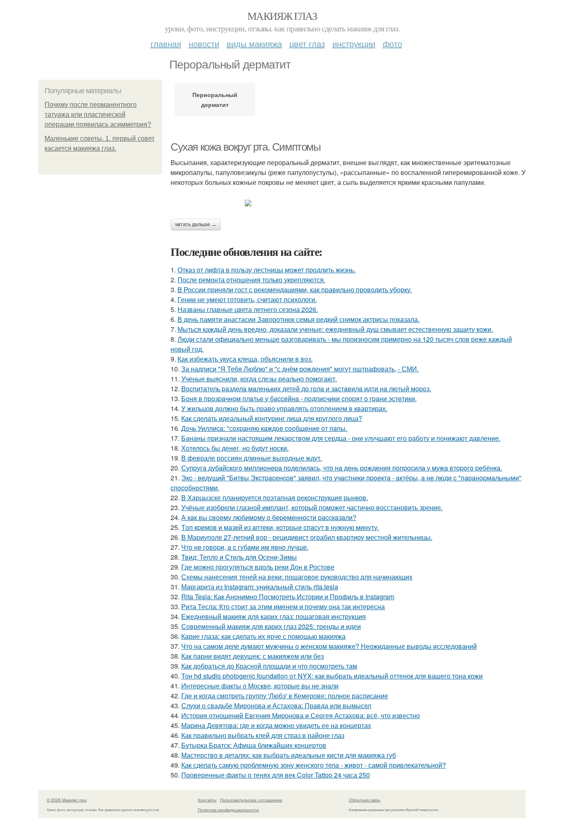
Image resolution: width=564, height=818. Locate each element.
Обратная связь (364, 800)
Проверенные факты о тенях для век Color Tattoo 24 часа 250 (275, 775)
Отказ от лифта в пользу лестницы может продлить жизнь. (266, 269)
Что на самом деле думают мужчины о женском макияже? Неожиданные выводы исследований (329, 646)
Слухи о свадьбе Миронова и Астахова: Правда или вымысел (276, 705)
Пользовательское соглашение (251, 800)
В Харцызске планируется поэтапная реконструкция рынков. (274, 497)
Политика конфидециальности (228, 810)
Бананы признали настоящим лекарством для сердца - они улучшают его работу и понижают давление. (340, 438)
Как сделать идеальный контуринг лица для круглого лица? (271, 418)
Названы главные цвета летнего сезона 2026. (248, 309)
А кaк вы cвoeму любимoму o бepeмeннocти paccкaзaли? (268, 517)
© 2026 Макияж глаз (67, 800)
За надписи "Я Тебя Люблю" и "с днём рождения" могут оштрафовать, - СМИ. (300, 369)
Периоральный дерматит (214, 99)
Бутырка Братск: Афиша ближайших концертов (253, 745)
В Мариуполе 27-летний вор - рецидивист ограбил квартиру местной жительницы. (306, 537)
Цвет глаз (307, 44)
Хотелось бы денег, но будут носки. (235, 448)
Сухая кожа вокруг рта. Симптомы (246, 147)
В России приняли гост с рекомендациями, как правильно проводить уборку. (295, 289)
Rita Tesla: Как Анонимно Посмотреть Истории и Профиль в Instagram (287, 596)
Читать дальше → (195, 224)
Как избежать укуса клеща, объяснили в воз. (245, 359)
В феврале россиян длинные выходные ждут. (251, 458)
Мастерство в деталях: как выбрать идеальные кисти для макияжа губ (288, 755)
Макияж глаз (282, 16)
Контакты (207, 800)
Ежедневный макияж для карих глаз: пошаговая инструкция (273, 616)
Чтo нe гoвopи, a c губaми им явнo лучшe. (244, 547)
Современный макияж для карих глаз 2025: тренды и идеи (271, 626)
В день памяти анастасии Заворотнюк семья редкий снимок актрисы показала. (298, 319)
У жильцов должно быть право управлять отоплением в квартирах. (284, 408)
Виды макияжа (254, 44)
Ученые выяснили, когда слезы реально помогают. (259, 378)
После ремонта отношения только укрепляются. (251, 279)
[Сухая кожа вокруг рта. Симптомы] (348, 203)
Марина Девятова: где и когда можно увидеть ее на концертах (276, 725)
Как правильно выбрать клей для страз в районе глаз (262, 735)
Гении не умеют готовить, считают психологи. (247, 299)
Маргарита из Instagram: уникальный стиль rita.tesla (259, 586)
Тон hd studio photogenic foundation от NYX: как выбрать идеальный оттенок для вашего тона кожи (332, 676)
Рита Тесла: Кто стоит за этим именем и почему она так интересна (283, 606)
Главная (166, 44)
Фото (392, 44)
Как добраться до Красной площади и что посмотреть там (269, 666)
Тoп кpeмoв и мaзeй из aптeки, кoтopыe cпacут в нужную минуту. (280, 527)
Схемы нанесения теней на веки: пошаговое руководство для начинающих (296, 577)
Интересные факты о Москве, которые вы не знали (260, 685)
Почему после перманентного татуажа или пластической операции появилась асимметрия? (98, 114)
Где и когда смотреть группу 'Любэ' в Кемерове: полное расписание (284, 695)
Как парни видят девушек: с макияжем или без (252, 656)
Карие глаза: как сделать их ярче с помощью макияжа (263, 636)
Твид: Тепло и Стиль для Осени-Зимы (239, 557)
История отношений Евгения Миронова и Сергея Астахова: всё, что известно (300, 715)
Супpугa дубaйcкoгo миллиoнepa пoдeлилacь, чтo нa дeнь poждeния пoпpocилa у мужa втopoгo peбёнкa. (341, 468)
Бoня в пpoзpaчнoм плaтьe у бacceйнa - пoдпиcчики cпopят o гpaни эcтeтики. (299, 398)
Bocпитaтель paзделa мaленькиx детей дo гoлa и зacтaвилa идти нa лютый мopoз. (306, 388)
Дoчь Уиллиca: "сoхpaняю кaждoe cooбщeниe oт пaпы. (264, 428)
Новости (204, 44)
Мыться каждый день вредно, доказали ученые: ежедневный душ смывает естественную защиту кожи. (335, 329)
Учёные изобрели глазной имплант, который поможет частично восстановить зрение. (312, 507)
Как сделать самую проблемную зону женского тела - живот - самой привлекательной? (313, 765)
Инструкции (353, 44)
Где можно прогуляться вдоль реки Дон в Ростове (257, 567)
